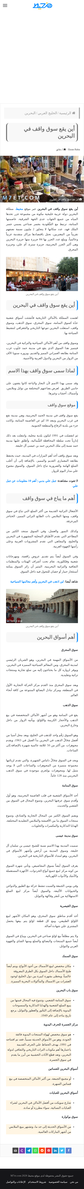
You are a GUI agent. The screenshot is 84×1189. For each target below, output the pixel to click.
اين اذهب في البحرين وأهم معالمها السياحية (37, 581)
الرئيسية (65, 113)
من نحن (74, 1181)
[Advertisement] (42, 58)
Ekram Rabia (74, 149)
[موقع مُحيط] (42, 6)
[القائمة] (5, 6)
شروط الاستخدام (37, 1181)
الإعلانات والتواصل (16, 1181)
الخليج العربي (47, 113)
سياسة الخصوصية (58, 1181)
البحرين (30, 113)
